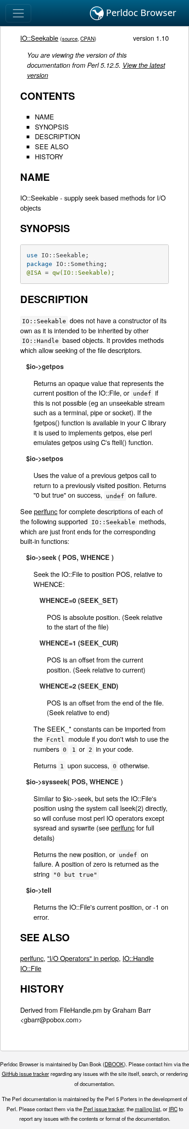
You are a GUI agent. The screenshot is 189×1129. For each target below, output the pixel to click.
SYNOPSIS (52, 126)
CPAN (87, 38)
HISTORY (49, 156)
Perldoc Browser (140, 12)
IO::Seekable (39, 38)
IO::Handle (138, 958)
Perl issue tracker (103, 1109)
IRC (173, 1109)
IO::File (30, 968)
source (70, 38)
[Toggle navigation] (18, 13)
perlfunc (45, 511)
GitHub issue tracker (25, 1073)
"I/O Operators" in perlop (83, 958)
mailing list (147, 1109)
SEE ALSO (51, 146)
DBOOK (114, 1064)
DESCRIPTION (57, 136)
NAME (44, 116)
